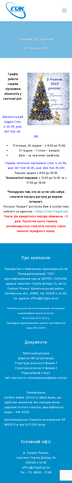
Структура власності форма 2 (36, 368)
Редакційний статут (36, 373)
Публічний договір (36, 353)
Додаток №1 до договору (36, 358)
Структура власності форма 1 (36, 363)
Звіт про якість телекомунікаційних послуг (36, 378)
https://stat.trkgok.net (52, 211)
